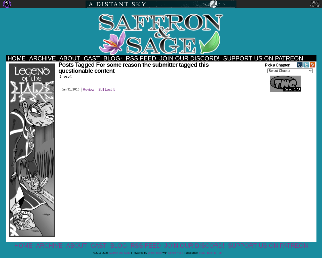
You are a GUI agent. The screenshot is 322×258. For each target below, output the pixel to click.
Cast (92, 58)
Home (17, 58)
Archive (42, 58)
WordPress (155, 252)
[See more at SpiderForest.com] (315, 4)
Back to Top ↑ (215, 252)
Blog (112, 58)
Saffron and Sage (161, 34)
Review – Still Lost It (99, 89)
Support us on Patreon (263, 58)
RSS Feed (141, 58)
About (69, 58)
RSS (202, 252)
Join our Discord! (189, 58)
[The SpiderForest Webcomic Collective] (7, 4)
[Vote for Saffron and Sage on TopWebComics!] (282, 90)
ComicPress (175, 252)
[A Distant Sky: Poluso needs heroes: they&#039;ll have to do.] (161, 4)
